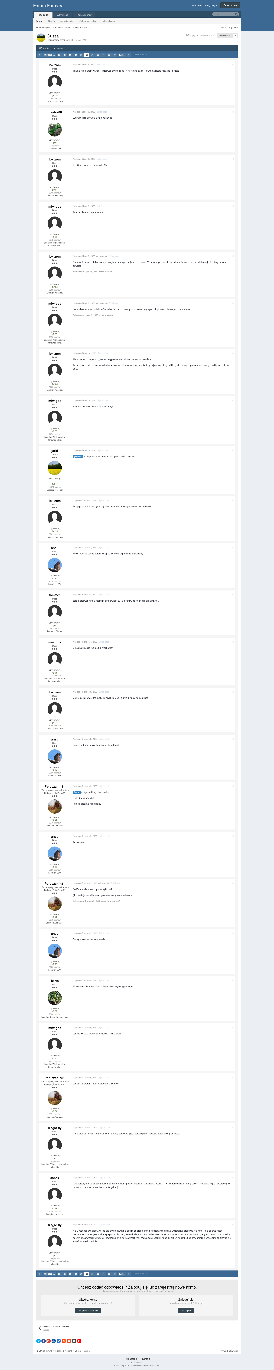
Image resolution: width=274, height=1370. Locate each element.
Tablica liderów (109, 20)
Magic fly (55, 1127)
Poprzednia (49, 55)
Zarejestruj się (230, 5)
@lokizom (78, 456)
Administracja (66, 20)
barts (55, 980)
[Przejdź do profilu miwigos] (55, 224)
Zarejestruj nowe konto (88, 1310)
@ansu (77, 792)
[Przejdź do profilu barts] (55, 998)
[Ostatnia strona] (129, 55)
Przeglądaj (43, 14)
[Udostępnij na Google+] (48, 1341)
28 (87, 55)
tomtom (55, 595)
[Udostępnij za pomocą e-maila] (74, 1341)
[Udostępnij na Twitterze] (38, 1341)
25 (70, 55)
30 (98, 55)
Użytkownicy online (87, 20)
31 (103, 55)
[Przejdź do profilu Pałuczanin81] (55, 806)
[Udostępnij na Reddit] (64, 1341)
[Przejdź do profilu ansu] (55, 565)
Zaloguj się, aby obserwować (201, 35)
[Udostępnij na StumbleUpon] (69, 1341)
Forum (39, 20)
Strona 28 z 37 (140, 54)
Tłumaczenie (131, 1358)
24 (65, 55)
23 (59, 55)
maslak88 (55, 112)
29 (92, 55)
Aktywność (62, 14)
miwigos (54, 206)
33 (115, 55)
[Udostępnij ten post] (233, 64)
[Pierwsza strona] (39, 55)
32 (109, 55)
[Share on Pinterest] (79, 1341)
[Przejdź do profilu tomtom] (55, 612)
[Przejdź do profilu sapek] (55, 1195)
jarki (68, 39)
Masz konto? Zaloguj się (204, 5)
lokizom (55, 65)
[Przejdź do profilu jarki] (41, 37)
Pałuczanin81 (55, 786)
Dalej (121, 55)
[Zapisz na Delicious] (59, 1341)
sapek (54, 1177)
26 (76, 55)
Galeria (51, 20)
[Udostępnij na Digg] (54, 1341)
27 (81, 55)
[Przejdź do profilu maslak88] (55, 129)
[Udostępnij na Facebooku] (43, 1341)
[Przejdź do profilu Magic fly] (55, 1145)
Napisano (84, 64)
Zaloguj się (186, 1310)
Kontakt (146, 1358)
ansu (54, 547)
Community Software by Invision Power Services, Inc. (137, 1365)
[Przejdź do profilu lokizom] (55, 82)
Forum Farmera (48, 5)
